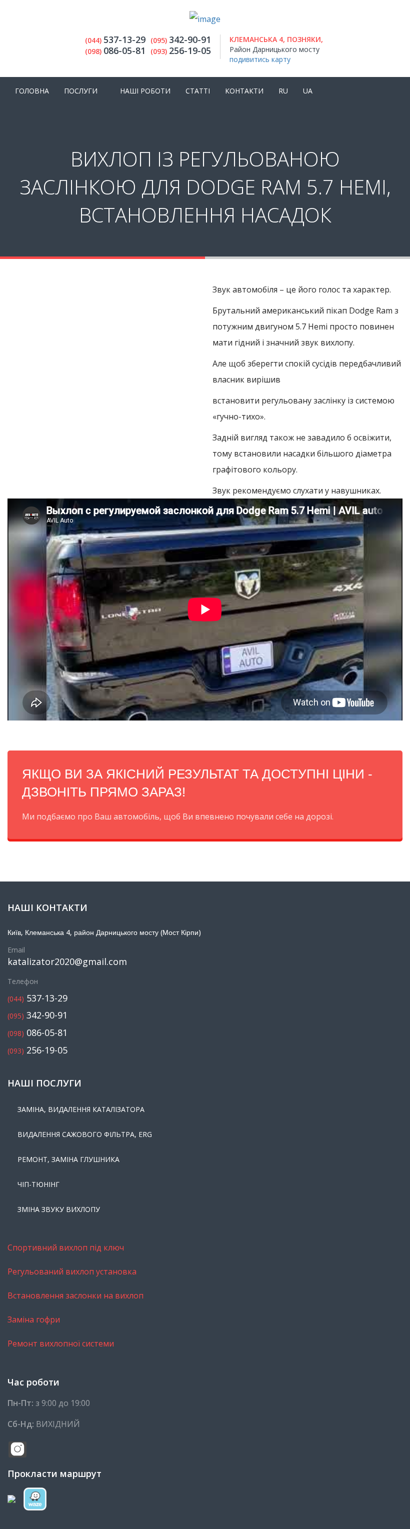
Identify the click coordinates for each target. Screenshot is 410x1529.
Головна (32, 91)
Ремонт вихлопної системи (61, 1343)
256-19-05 (38, 1050)
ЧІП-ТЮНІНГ (39, 1184)
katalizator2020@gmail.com (67, 962)
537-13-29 (38, 998)
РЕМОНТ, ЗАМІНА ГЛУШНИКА (69, 1159)
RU (283, 91)
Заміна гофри (34, 1319)
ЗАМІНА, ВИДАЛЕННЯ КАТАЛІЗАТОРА (81, 1109)
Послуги (81, 91)
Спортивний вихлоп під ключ (66, 1247)
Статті (198, 91)
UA (307, 91)
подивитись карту (260, 59)
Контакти (244, 91)
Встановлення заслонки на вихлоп (76, 1295)
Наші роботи (145, 91)
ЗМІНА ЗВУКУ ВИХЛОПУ (59, 1209)
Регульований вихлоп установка (72, 1271)
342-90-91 (38, 1015)
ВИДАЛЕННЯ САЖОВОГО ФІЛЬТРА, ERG (85, 1134)
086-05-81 (38, 1032)
